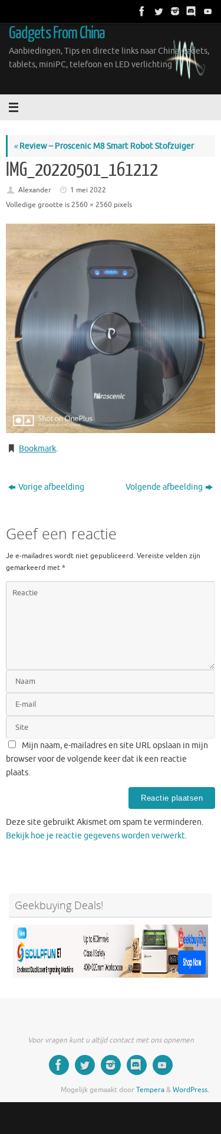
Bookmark (37, 449)
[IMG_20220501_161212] (110, 328)
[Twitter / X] (157, 11)
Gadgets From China (57, 33)
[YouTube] (207, 11)
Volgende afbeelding (164, 487)
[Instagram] (174, 11)
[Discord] (190, 11)
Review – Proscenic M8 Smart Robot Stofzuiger (104, 146)
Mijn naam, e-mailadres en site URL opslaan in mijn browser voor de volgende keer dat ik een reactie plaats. (107, 759)
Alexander (34, 190)
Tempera (150, 1089)
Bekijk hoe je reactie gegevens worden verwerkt (95, 836)
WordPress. (191, 1089)
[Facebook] (141, 11)
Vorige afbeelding (51, 487)
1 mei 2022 (88, 190)
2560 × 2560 (91, 204)
